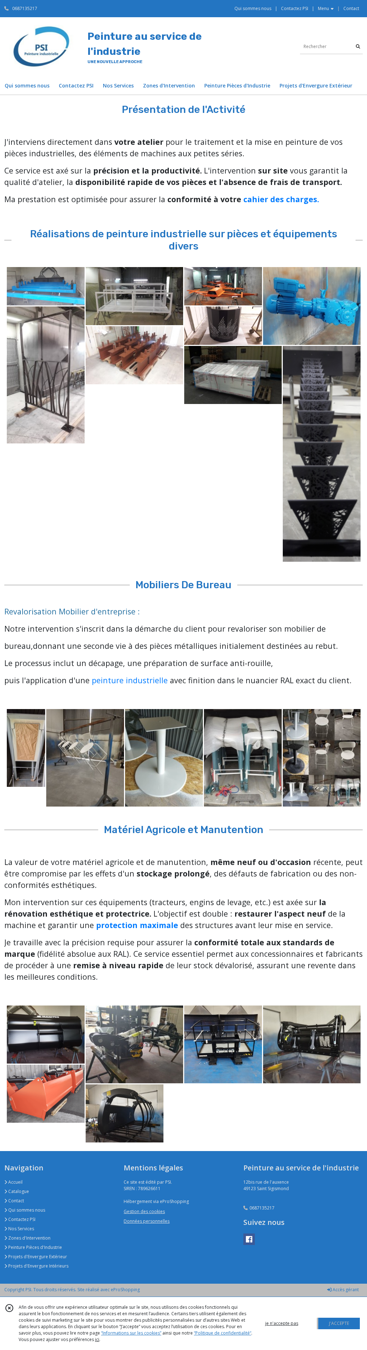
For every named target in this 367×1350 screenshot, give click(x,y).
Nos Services (20, 1229)
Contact (351, 8)
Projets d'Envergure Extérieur (37, 1257)
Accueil (15, 1182)
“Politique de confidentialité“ (222, 1333)
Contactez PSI (21, 1219)
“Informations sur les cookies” (131, 1333)
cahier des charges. (281, 199)
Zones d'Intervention (29, 1238)
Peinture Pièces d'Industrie (34, 1247)
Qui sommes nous (26, 1210)
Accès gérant (345, 1290)
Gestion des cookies (144, 1211)
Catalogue (18, 1191)
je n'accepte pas (281, 1323)
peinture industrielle (130, 680)
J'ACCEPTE (339, 1323)
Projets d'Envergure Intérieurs (37, 1266)
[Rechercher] (358, 47)
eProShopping (125, 1290)
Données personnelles (147, 1221)
